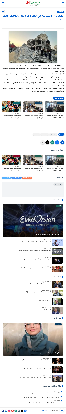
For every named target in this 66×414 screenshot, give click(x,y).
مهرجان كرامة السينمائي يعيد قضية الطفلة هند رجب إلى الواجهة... (33, 259)
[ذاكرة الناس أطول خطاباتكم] (57, 301)
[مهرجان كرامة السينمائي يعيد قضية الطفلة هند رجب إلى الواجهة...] (57, 260)
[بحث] (3, 3)
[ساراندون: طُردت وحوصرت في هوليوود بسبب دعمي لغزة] (57, 369)
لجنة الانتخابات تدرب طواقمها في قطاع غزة (34, 116)
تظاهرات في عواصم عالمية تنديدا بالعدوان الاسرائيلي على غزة (43, 393)
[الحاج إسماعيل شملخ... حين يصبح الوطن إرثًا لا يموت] (57, 293)
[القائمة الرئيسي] (63, 3)
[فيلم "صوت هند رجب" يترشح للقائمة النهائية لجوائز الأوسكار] (57, 242)
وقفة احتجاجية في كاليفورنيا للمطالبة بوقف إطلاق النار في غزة (43, 402)
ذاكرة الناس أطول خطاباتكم (43, 300)
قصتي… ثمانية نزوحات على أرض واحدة (48, 353)
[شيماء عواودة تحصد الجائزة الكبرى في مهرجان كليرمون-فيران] (57, 378)
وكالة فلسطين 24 (44, 410)
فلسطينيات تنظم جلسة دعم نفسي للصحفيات (12, 116)
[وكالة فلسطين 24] (33, 3)
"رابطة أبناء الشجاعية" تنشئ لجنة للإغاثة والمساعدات (55, 116)
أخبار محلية (60, 11)
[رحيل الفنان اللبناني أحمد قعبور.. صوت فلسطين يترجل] (57, 361)
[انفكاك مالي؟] (57, 310)
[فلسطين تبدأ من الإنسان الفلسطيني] (57, 284)
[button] (57, 142)
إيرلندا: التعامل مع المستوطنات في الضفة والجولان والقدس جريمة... (41, 397)
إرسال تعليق (58, 184)
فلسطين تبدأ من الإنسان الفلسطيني (40, 283)
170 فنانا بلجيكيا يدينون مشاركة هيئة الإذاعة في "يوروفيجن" (35, 250)
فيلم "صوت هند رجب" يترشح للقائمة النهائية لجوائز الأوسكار (34, 241)
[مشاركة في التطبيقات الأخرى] (43, 142)
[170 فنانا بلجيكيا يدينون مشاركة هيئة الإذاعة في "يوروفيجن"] (57, 251)
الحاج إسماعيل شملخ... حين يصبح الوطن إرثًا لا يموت (36, 292)
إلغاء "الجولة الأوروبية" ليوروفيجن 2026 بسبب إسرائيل (43, 235)
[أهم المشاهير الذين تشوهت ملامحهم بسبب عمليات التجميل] (57, 269)
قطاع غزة (36, 134)
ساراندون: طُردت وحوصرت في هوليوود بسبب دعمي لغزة (36, 368)
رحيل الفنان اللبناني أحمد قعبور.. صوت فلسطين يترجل (36, 360)
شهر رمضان (44, 134)
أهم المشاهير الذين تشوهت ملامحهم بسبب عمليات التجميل (34, 268)
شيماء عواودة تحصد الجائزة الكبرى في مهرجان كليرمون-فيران (34, 377)
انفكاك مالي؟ (47, 309)
